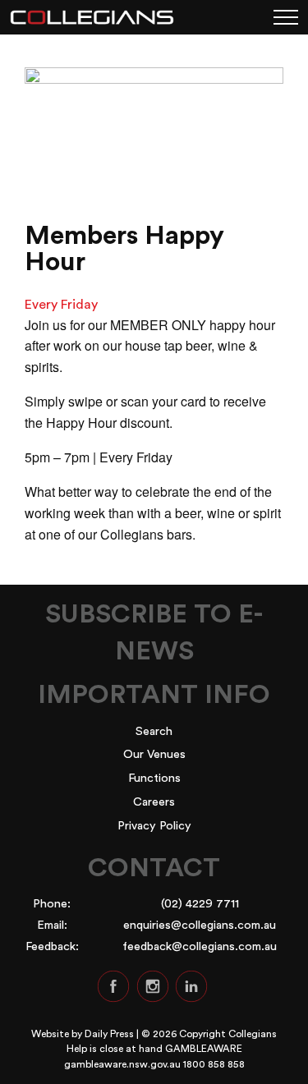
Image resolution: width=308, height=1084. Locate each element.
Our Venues (154, 754)
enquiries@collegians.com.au (199, 925)
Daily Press (109, 1034)
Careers (154, 802)
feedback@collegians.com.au (199, 946)
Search (154, 731)
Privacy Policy (154, 826)
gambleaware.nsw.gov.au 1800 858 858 (154, 1064)
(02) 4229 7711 (200, 904)
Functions (154, 778)
